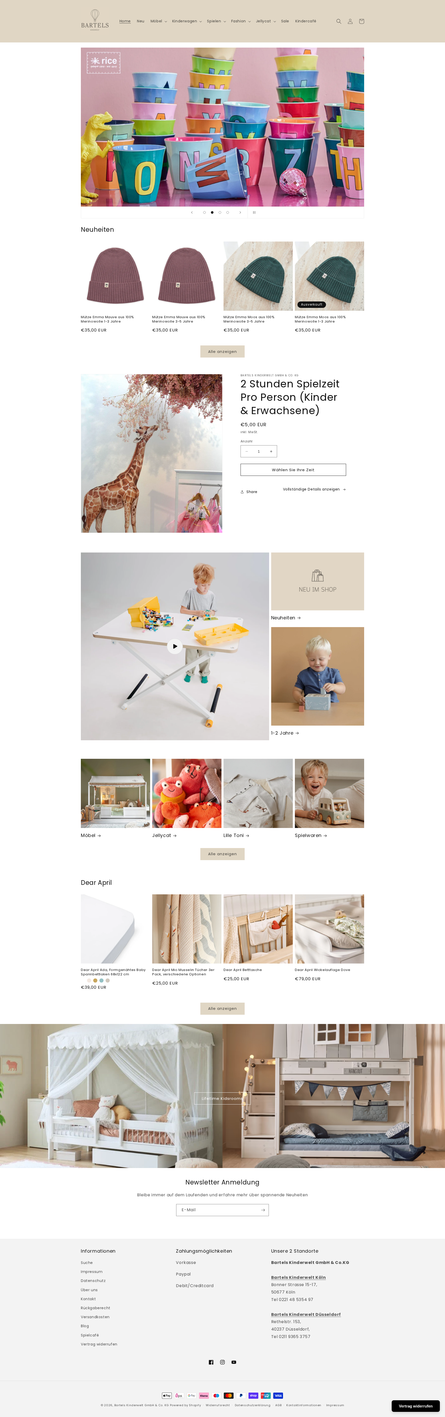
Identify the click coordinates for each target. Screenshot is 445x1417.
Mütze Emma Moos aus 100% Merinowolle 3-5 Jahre (249, 319)
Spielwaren (308, 835)
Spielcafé (90, 1335)
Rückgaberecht (95, 1308)
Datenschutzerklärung (253, 1405)
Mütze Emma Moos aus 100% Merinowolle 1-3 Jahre (320, 319)
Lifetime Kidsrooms (222, 1098)
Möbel (88, 835)
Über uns (89, 1290)
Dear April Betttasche (243, 970)
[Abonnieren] (263, 1210)
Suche (87, 1262)
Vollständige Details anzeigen (311, 489)
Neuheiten (283, 618)
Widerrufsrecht (218, 1405)
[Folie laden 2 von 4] (212, 212)
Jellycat (161, 835)
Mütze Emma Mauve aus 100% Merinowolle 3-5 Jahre (179, 319)
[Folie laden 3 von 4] (220, 212)
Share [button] (252, 491)
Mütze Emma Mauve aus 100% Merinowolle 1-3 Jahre (107, 319)
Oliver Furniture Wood (104, 51)
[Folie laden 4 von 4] (228, 212)
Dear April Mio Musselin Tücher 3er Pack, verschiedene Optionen (183, 972)
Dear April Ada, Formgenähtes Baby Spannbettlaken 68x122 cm (113, 972)
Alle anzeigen (222, 351)
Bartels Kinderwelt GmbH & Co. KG (141, 1405)
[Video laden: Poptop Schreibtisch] (175, 646)
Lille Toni (234, 835)
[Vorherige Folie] (192, 212)
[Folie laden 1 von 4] (204, 212)
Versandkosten (95, 1317)
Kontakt (88, 1299)
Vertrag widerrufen (99, 1344)
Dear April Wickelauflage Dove (322, 970)
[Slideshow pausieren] (253, 212)
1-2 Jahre (282, 733)
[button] (158, 21)
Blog (85, 1326)
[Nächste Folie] (240, 212)
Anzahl (246, 441)
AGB (278, 1405)
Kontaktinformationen (303, 1405)
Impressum (91, 1271)
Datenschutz (93, 1280)
